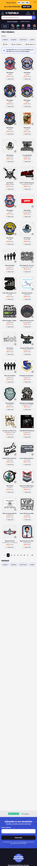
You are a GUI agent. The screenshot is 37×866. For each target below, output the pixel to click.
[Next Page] (32, 555)
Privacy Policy (23, 841)
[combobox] (16, 17)
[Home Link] (12, 13)
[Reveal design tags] (15, 69)
